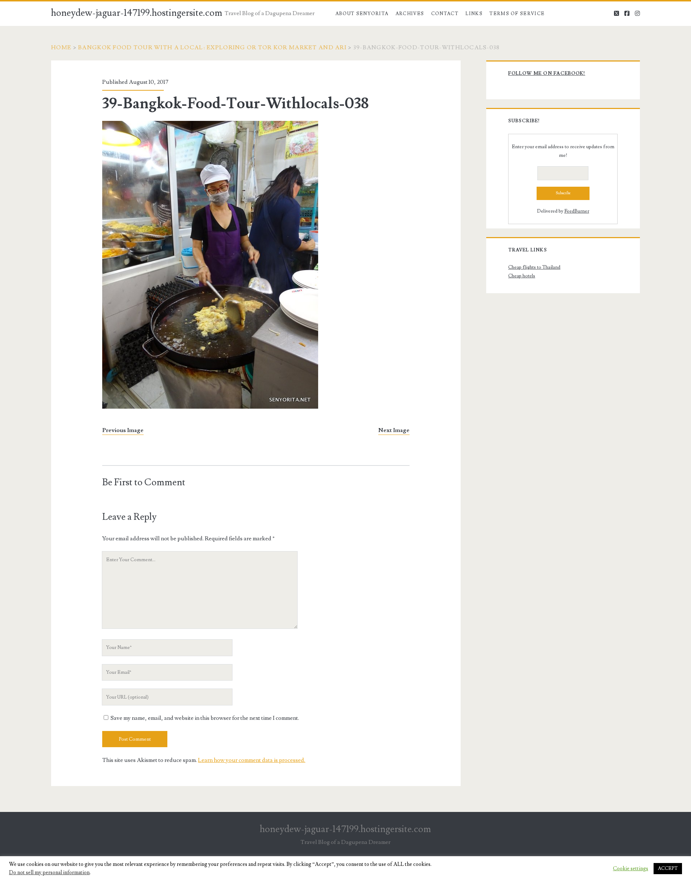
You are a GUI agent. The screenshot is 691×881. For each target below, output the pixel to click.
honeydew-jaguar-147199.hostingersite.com (136, 13)
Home (61, 47)
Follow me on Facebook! (546, 73)
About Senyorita (362, 14)
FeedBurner (576, 211)
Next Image (394, 430)
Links (474, 14)
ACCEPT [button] (668, 868)
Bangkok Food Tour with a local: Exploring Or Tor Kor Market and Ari (212, 47)
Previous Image (123, 430)
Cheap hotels (521, 276)
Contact (445, 14)
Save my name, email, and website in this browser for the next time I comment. (204, 718)
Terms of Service (517, 14)
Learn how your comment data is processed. (251, 760)
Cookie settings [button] (630, 869)
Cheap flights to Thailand (534, 267)
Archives (410, 14)
